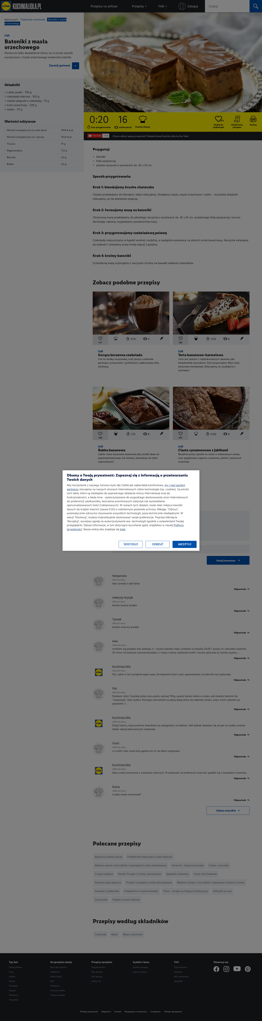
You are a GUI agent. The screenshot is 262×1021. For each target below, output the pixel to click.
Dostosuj (131, 544)
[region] (131, 510)
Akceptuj (184, 544)
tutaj (122, 529)
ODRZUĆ (157, 544)
